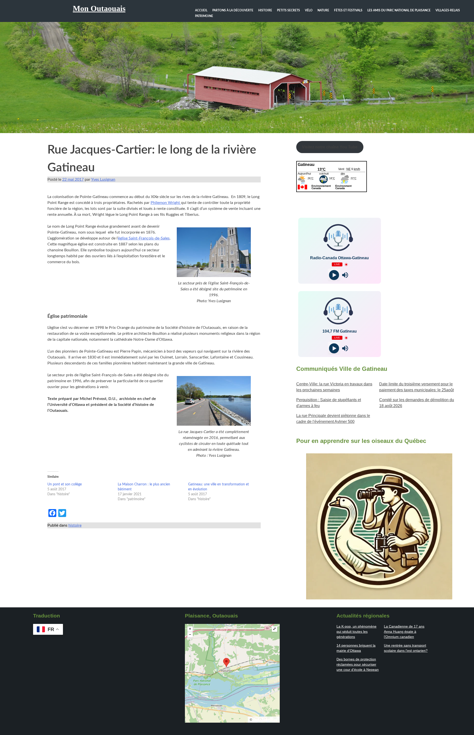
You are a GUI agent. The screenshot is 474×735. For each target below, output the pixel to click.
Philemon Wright (166, 203)
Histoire (265, 10)
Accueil (201, 10)
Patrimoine (204, 16)
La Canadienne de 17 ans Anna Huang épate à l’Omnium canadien (404, 631)
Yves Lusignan (103, 179)
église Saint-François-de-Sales (144, 238)
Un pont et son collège (64, 484)
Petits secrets (288, 10)
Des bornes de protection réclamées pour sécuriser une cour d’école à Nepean (357, 664)
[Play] (334, 275)
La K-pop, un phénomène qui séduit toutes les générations (356, 631)
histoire (74, 525)
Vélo (309, 10)
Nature (323, 10)
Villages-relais (447, 10)
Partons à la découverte (232, 10)
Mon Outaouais (99, 8)
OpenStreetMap (265, 719)
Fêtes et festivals (348, 10)
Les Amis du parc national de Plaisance (399, 10)
